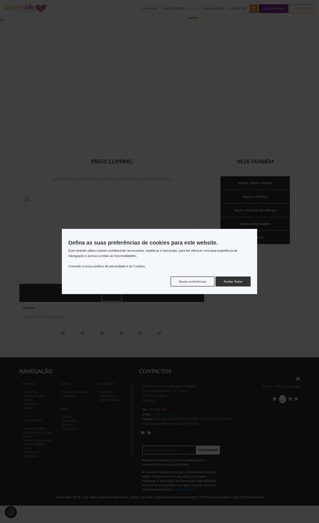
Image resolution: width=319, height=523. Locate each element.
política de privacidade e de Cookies (119, 266)
